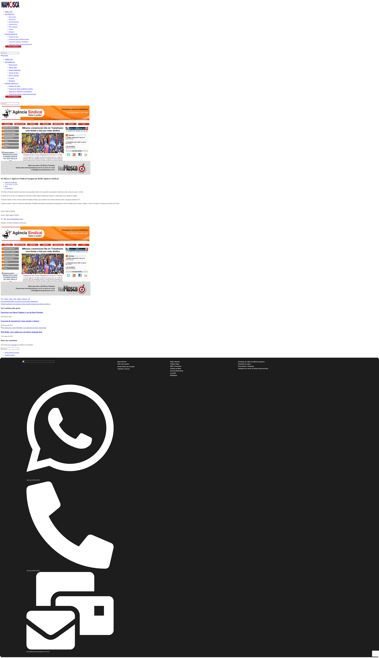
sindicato (24, 299)
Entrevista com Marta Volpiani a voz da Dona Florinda (22, 312)
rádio (14, 299)
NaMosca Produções (11, 182)
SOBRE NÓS (9, 59)
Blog (6, 186)
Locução (11, 78)
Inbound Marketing (15, 70)
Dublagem (12, 81)
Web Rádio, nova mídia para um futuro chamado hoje (21, 332)
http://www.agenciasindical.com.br (13, 219)
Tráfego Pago (13, 67)
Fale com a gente (123, 364)
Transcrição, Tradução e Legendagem (20, 91)
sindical (19, 299)
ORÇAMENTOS (10, 62)
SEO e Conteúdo (14, 75)
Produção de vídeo (14, 86)
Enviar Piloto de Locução (12, 352)
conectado (14, 345)
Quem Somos (122, 361)
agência (6, 299)
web (29, 299)
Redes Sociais (13, 65)
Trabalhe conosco (10, 355)
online (11, 299)
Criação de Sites (14, 73)
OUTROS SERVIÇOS (11, 83)
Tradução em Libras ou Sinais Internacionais (22, 94)
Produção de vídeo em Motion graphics (21, 89)
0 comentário (9, 188)
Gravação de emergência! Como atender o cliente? (20, 321)
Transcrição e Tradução (246, 366)
